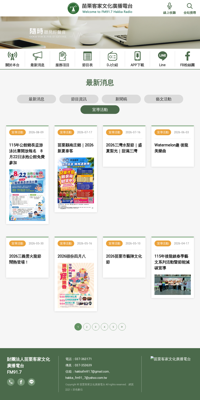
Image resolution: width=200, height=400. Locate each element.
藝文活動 (163, 99)
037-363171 (83, 359)
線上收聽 (169, 12)
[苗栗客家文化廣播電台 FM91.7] (100, 8)
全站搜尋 (190, 12)
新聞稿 (121, 99)
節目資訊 (79, 99)
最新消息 (36, 99)
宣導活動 (100, 109)
